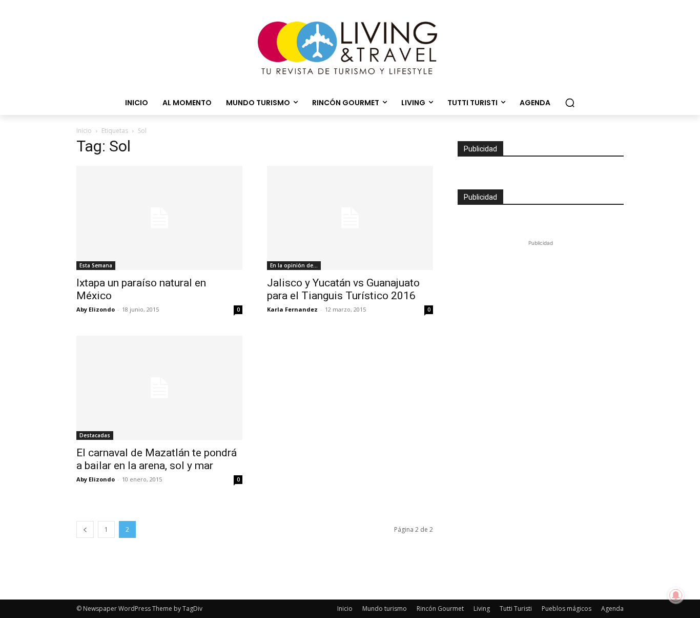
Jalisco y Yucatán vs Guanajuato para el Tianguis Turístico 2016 (343, 289)
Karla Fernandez (292, 309)
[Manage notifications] (676, 595)
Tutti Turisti (516, 608)
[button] (570, 102)
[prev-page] (85, 529)
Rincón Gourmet (440, 608)
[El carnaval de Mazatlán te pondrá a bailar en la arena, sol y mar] (159, 388)
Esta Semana (95, 265)
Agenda (612, 608)
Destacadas (94, 435)
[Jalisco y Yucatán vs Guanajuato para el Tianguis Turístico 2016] (350, 218)
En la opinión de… (294, 265)
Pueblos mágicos (566, 608)
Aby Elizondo (95, 309)
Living (481, 608)
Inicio (84, 130)
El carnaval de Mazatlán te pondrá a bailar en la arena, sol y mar (156, 459)
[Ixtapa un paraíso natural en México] (159, 218)
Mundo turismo (384, 608)
